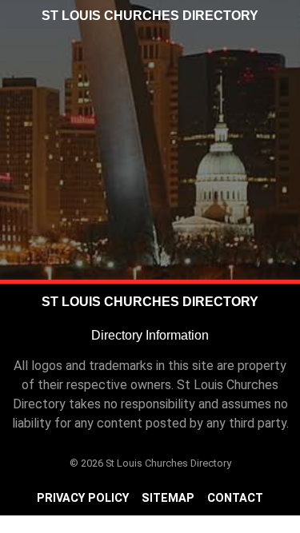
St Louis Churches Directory (150, 15)
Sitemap (168, 498)
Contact (235, 498)
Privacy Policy (83, 498)
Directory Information (150, 335)
